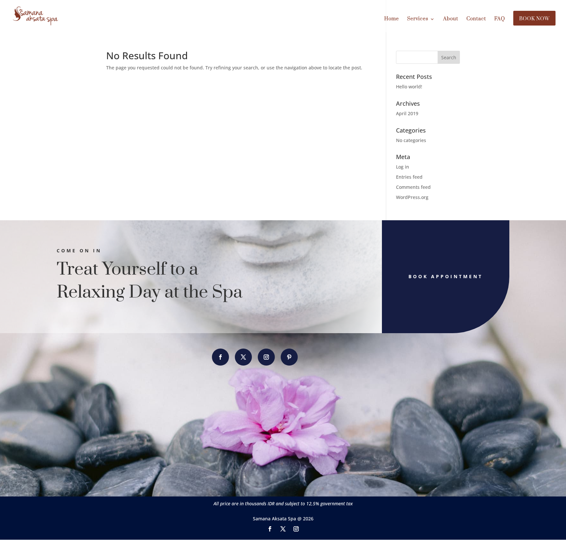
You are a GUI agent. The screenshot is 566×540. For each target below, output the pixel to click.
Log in (402, 167)
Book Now (534, 19)
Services (417, 19)
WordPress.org (412, 197)
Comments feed (413, 187)
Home (391, 19)
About (450, 19)
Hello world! (409, 86)
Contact (476, 19)
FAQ (499, 19)
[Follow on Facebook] (220, 357)
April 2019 (407, 113)
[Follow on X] (243, 357)
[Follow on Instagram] (266, 357)
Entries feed (409, 177)
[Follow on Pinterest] (289, 357)
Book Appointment (445, 276)
